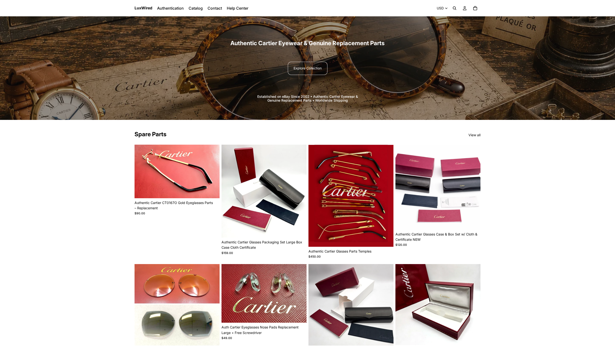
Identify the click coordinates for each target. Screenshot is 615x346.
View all (474, 135)
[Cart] (475, 8)
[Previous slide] (142, 171)
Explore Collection (308, 68)
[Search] (454, 8)
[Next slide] (212, 171)
